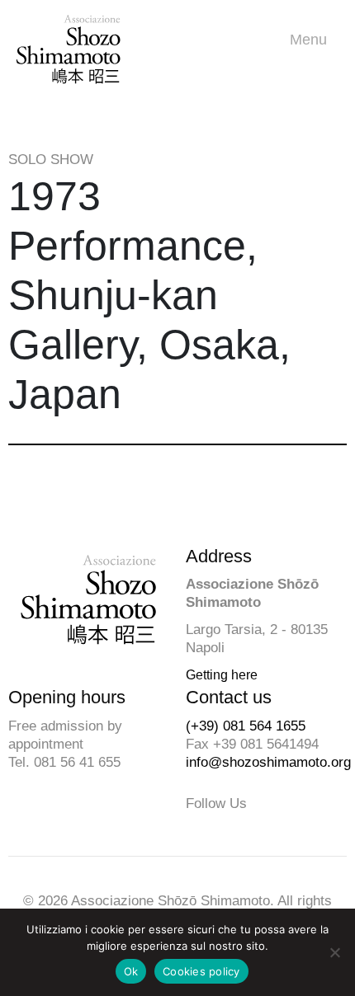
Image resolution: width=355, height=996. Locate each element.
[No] (334, 952)
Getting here (222, 675)
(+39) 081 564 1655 (245, 726)
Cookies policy (201, 971)
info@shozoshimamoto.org (268, 762)
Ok (131, 971)
